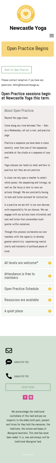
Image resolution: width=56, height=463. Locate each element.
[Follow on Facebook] (25, 397)
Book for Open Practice (17, 70)
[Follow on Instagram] (31, 397)
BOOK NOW (28, 387)
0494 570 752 (21, 362)
